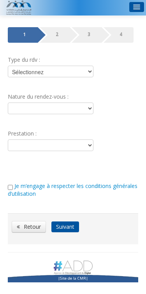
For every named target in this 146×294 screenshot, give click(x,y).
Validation (89, 34)
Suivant (65, 226)
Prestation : (22, 133)
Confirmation (121, 34)
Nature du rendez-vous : (38, 96)
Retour (32, 226)
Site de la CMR (73, 278)
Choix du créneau (57, 34)
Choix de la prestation (24, 34)
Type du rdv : (24, 59)
